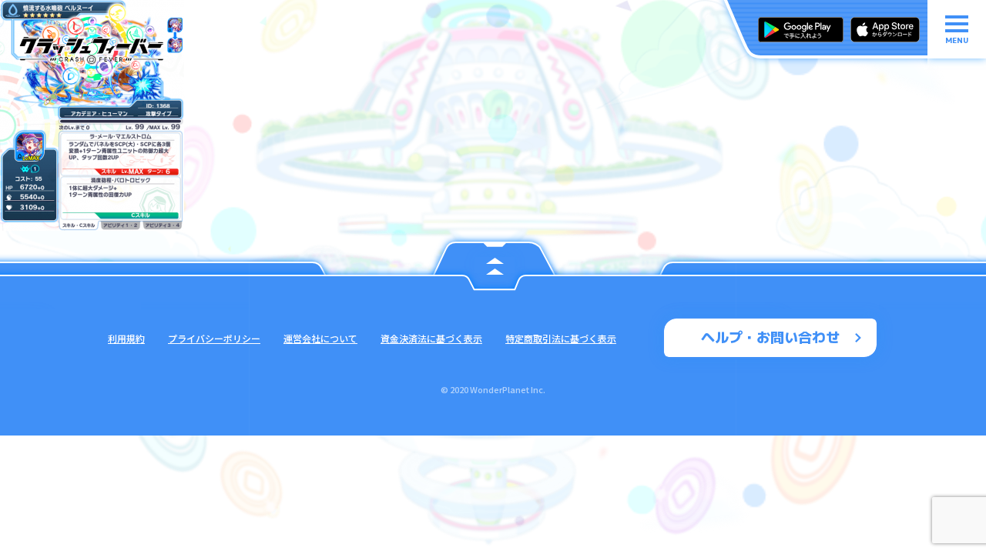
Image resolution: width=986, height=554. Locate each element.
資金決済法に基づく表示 (431, 338)
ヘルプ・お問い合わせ (770, 337)
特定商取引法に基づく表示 (560, 338)
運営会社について (320, 338)
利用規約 (126, 338)
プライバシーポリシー (214, 338)
